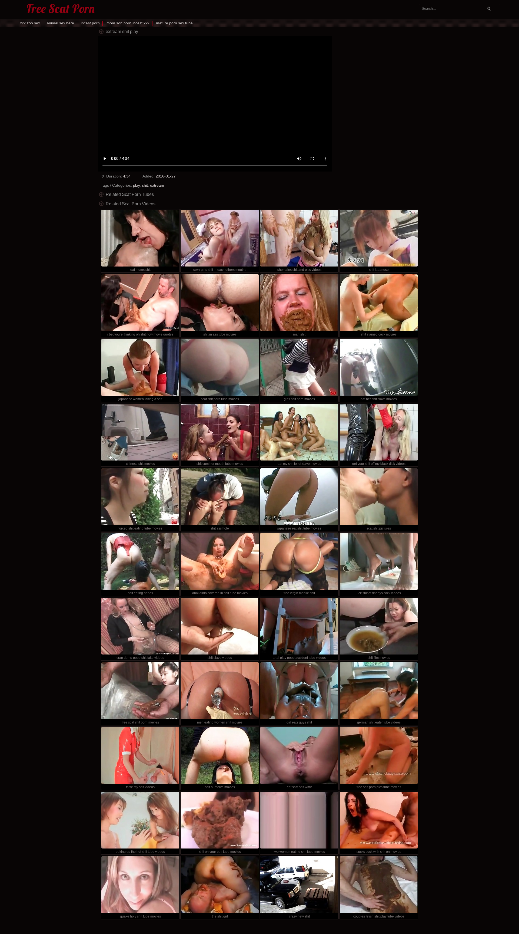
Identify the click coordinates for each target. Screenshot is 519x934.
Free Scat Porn (60, 8)
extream (157, 185)
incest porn (90, 23)
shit (145, 185)
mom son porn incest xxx (128, 23)
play (136, 185)
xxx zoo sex (30, 23)
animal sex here (60, 23)
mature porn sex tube (174, 23)
